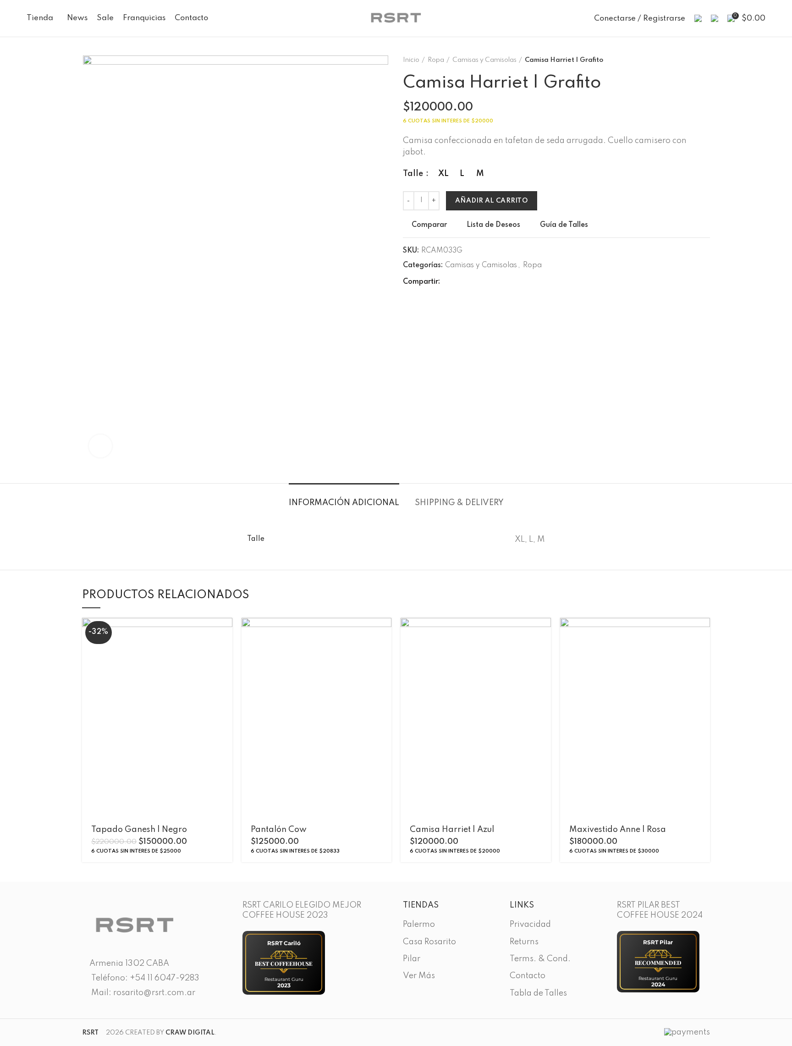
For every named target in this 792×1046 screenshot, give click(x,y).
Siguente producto (705, 60)
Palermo (419, 924)
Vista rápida (225, 653)
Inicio (411, 60)
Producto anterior (687, 60)
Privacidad (530, 924)
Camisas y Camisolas (484, 60)
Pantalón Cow (279, 830)
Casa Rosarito (429, 942)
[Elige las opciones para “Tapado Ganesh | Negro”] (225, 632)
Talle (414, 174)
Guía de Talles (564, 225)
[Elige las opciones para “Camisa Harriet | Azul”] (544, 632)
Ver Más (419, 976)
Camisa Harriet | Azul (452, 830)
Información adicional (344, 503)
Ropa (436, 60)
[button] (703, 632)
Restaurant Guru (283, 979)
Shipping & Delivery (459, 503)
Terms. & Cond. (540, 959)
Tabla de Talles (538, 993)
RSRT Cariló (284, 943)
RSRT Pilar (658, 942)
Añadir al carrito (491, 201)
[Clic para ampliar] (100, 446)
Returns (524, 942)
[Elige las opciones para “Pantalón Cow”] (384, 632)
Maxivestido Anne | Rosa (617, 830)
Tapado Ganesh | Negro (139, 830)
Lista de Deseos (493, 225)
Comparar (429, 225)
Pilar (411, 959)
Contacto (527, 976)
